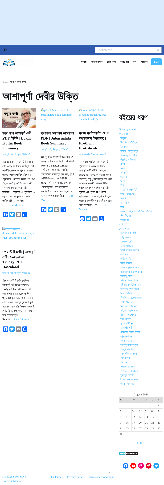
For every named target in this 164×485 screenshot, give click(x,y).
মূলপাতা (83, 62)
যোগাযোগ (144, 62)
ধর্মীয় (122, 164)
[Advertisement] (82, 22)
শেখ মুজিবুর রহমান (128, 353)
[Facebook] (125, 466)
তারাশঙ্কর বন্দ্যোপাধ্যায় (131, 271)
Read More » (15, 205)
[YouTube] (133, 466)
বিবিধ (122, 185)
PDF (156, 61)
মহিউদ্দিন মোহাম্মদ (128, 306)
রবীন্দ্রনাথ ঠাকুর (127, 336)
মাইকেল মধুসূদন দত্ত (130, 310)
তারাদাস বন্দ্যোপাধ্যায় (129, 267)
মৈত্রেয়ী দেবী (126, 327)
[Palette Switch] (5, 50)
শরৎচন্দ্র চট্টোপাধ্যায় (129, 345)
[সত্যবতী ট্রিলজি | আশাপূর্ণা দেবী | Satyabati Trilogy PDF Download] (19, 236)
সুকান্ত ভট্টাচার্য (127, 375)
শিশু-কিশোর (125, 215)
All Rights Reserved (14, 476)
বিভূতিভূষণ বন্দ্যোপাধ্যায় (131, 297)
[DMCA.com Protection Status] (128, 454)
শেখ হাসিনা (125, 358)
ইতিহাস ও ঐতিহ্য (128, 142)
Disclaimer (56, 476)
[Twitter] (156, 466)
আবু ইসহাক (125, 237)
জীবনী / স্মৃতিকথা (127, 159)
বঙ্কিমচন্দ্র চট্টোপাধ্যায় (130, 284)
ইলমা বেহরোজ (126, 245)
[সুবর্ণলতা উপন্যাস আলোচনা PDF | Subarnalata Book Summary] (57, 118)
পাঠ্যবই (123, 172)
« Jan (139, 442)
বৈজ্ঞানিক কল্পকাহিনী (128, 189)
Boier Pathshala (11, 480)
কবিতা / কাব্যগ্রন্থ (129, 151)
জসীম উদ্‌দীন (126, 258)
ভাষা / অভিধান (127, 194)
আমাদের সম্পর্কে (96, 62)
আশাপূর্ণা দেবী (7, 154)
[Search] (158, 50)
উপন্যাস (17, 154)
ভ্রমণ (123, 198)
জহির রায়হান (126, 263)
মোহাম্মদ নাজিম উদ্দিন (130, 332)
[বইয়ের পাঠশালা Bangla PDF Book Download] (18, 62)
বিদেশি (123, 181)
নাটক (122, 168)
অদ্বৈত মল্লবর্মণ (128, 233)
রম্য (122, 207)
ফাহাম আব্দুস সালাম (129, 280)
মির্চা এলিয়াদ (125, 319)
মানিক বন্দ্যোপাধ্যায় (129, 314)
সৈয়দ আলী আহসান (129, 379)
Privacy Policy (75, 476)
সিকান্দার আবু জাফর (129, 370)
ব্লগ (134, 62)
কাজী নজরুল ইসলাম (129, 250)
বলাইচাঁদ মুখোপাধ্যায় (129, 289)
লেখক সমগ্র (111, 62)
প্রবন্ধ (123, 176)
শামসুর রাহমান (126, 349)
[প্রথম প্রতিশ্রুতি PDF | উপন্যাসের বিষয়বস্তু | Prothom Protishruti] (95, 118)
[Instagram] (141, 466)
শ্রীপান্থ (124, 362)
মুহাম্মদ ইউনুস (126, 323)
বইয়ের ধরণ (124, 62)
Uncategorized (127, 129)
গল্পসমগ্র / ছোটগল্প (129, 155)
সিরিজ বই (26, 154)
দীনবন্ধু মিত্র (126, 276)
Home (5, 82)
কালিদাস (124, 254)
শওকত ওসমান (127, 340)
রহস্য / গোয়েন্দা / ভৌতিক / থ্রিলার (136, 211)
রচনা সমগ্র (125, 202)
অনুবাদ (123, 138)
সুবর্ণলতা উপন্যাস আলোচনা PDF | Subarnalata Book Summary (57, 138)
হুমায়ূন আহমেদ (127, 383)
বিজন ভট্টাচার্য (126, 293)
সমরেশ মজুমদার (127, 366)
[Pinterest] (149, 466)
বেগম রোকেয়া (126, 301)
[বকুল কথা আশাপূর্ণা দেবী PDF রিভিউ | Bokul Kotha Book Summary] (19, 118)
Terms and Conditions (101, 476)
